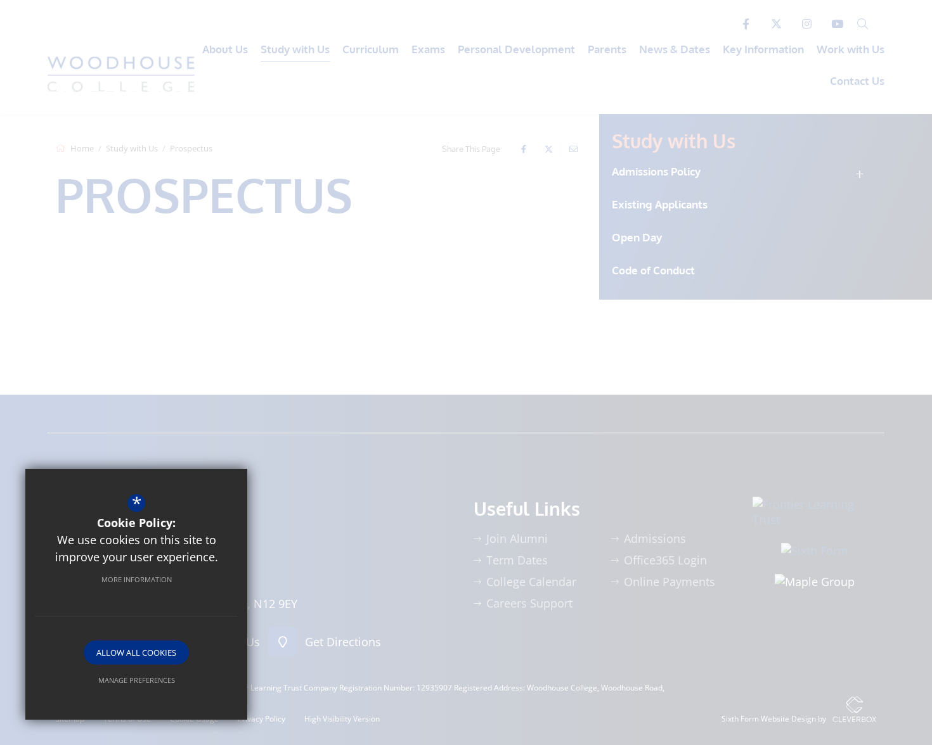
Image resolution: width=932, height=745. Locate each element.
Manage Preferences (136, 680)
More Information (136, 579)
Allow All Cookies (136, 652)
